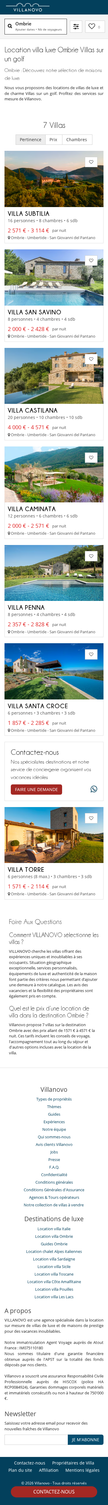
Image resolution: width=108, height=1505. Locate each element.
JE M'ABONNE (85, 1439)
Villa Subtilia (29, 213)
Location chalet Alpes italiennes (54, 1251)
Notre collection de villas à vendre (54, 1205)
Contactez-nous (54, 1491)
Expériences (54, 1121)
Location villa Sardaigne (54, 1259)
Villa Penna (26, 607)
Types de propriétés (54, 1099)
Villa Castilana (33, 410)
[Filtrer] (76, 27)
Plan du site (20, 1470)
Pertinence (30, 139)
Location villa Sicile (54, 1266)
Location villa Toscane (54, 1274)
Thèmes (54, 1106)
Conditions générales (54, 1182)
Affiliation (48, 1470)
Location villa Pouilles (54, 1289)
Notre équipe (54, 1129)
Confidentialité (54, 1174)
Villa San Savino (35, 312)
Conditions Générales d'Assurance (54, 1189)
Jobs (54, 1152)
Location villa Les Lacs (54, 1296)
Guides (54, 1114)
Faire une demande (36, 789)
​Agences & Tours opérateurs (54, 1197)
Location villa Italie (54, 1228)
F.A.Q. (54, 1167)
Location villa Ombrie (54, 1236)
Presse (54, 1159)
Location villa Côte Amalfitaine (54, 1281)
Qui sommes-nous (54, 1137)
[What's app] (92, 789)
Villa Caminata (32, 508)
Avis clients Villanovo (54, 1144)
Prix (54, 139)
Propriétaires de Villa (73, 1463)
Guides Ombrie (54, 1244)
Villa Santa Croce (38, 705)
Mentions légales (82, 1470)
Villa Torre (26, 869)
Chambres (77, 139)
